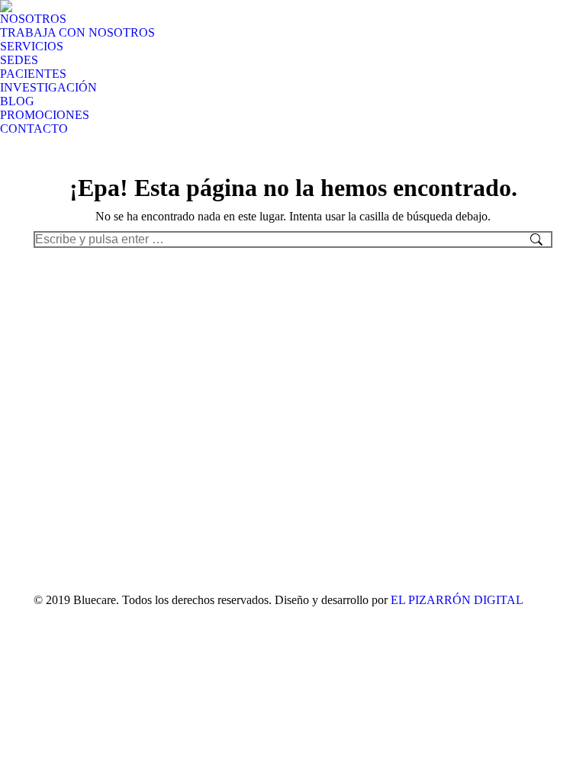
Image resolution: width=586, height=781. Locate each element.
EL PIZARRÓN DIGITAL (457, 599)
